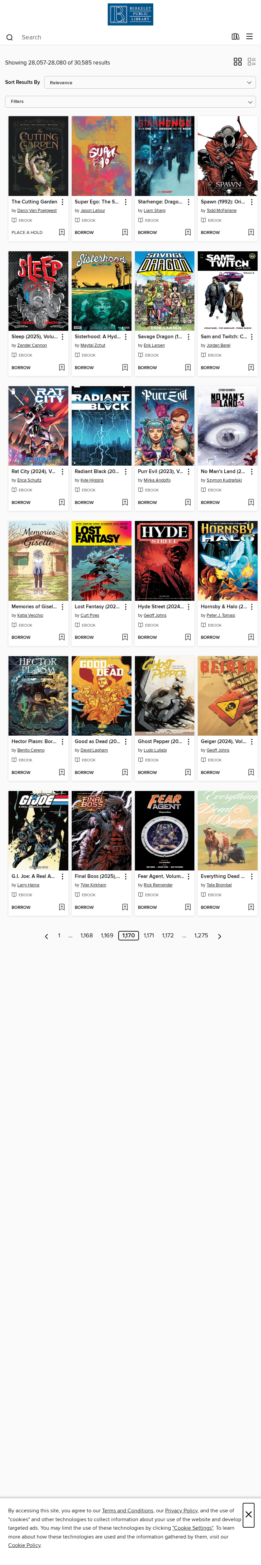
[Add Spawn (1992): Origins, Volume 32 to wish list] (251, 233)
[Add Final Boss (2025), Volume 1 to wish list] (125, 907)
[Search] (9, 37)
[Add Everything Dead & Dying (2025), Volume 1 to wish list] (251, 907)
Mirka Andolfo (157, 480)
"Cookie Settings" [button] (192, 1528)
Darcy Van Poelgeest (37, 210)
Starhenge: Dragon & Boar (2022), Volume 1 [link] (161, 202)
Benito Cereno (31, 750)
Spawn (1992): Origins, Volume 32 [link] (224, 202)
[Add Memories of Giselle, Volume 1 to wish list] (61, 637)
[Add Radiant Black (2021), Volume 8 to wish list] (125, 503)
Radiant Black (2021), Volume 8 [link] (98, 472)
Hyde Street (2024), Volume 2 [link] (161, 607)
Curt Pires (90, 615)
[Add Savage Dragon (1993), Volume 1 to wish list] (188, 368)
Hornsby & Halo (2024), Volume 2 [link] (224, 607)
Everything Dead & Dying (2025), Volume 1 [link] (224, 877)
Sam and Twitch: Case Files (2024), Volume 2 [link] (224, 337)
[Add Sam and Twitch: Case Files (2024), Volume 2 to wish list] (251, 368)
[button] (237, 63)
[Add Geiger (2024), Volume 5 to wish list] (251, 773)
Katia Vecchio (30, 615)
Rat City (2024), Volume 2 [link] (35, 472)
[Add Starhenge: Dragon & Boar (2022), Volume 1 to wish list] (188, 233)
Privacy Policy (181, 1510)
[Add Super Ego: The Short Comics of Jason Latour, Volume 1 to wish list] (125, 233)
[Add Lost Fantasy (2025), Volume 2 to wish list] (125, 637)
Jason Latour (93, 210)
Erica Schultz (29, 480)
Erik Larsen (154, 345)
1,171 (149, 935)
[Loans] (235, 38)
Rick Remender (158, 885)
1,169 (107, 935)
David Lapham (94, 750)
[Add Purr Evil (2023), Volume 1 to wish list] (188, 503)
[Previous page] (46, 936)
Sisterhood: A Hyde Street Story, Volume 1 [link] (98, 337)
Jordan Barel (218, 345)
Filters (17, 102)
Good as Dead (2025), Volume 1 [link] (98, 742)
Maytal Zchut (93, 345)
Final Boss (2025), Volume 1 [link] (98, 877)
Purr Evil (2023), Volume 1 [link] (161, 472)
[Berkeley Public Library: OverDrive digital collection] (130, 14)
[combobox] (116, 37)
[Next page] (219, 936)
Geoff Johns (155, 615)
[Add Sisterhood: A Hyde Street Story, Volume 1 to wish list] (125, 368)
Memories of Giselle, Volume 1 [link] (35, 607)
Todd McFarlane (222, 210)
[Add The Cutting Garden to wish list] (61, 233)
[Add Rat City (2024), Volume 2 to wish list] (61, 503)
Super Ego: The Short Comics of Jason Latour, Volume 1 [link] (98, 202)
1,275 (201, 935)
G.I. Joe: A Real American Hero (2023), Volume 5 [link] (35, 877)
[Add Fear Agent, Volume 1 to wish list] (188, 907)
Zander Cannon (32, 345)
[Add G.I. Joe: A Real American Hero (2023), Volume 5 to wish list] (61, 907)
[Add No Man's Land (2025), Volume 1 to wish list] (251, 503)
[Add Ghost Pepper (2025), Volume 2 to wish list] (188, 773)
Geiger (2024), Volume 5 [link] (224, 742)
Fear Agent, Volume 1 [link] (161, 877)
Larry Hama (28, 885)
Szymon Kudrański (224, 480)
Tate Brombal (219, 885)
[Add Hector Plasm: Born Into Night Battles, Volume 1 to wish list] (61, 773)
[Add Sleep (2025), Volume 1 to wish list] (61, 368)
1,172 (168, 935)
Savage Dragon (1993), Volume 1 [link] (161, 337)
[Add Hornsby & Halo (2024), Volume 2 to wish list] (251, 637)
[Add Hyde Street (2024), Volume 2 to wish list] (188, 637)
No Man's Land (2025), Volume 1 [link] (224, 472)
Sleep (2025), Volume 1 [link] (35, 337)
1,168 (87, 935)
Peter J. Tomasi (221, 615)
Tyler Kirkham (93, 885)
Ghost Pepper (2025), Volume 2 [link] (161, 742)
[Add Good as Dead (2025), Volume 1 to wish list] (125, 773)
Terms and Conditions (127, 1510)
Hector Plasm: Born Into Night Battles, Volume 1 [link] (35, 742)
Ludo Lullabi (155, 750)
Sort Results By (22, 82)
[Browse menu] (249, 36)
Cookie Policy (24, 1545)
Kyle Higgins (92, 480)
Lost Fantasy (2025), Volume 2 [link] (98, 607)
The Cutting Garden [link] (34, 202)
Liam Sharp (155, 210)
